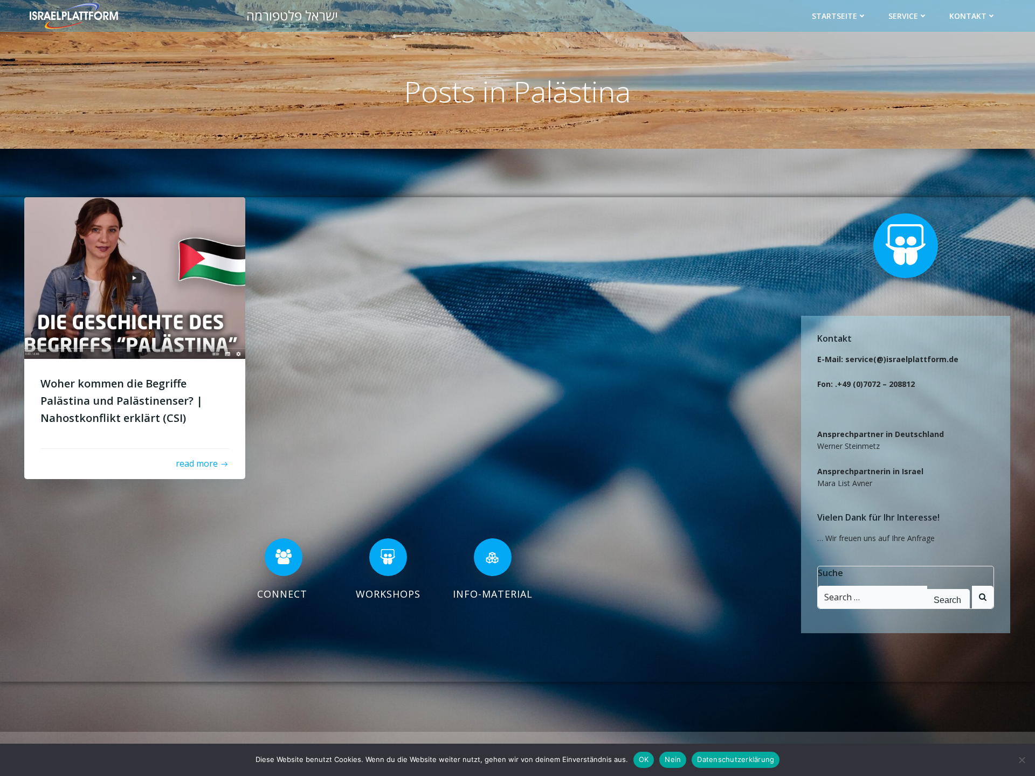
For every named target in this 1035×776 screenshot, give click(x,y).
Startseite (834, 16)
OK (644, 759)
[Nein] (1021, 759)
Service (903, 16)
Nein (673, 759)
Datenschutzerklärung (735, 759)
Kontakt (967, 16)
